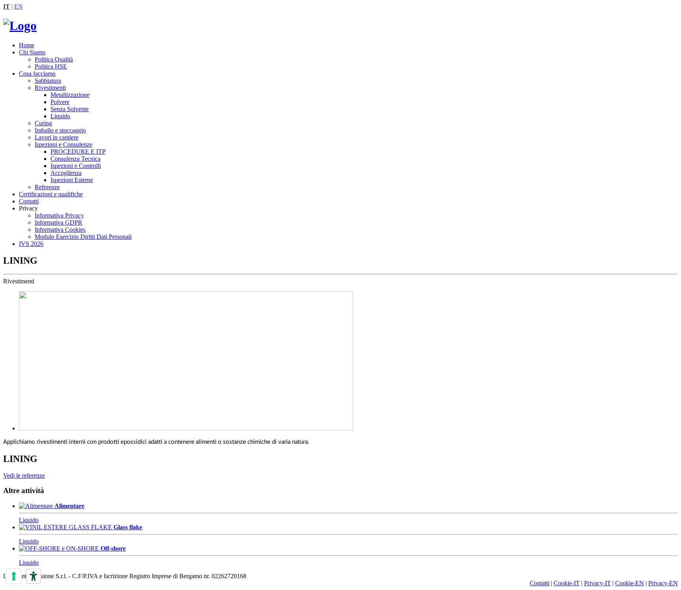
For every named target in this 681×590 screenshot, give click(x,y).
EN (18, 6)
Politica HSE (51, 66)
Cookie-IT (567, 583)
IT (6, 6)
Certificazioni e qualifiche (51, 194)
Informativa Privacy (59, 215)
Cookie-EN (629, 583)
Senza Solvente (69, 109)
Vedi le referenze (24, 475)
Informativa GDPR (58, 222)
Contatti (29, 201)
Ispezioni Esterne (71, 180)
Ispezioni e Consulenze (63, 144)
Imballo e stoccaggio (60, 130)
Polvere (59, 102)
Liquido (60, 116)
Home (26, 45)
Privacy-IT (597, 583)
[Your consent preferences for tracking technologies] (13, 576)
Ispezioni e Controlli (75, 165)
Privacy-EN (663, 583)
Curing (43, 123)
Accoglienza (66, 172)
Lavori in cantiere (56, 137)
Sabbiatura (48, 80)
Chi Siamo (32, 52)
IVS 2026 (31, 243)
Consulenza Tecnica (75, 158)
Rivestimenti (50, 87)
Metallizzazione (69, 94)
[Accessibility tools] (33, 576)
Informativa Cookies (60, 229)
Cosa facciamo (37, 73)
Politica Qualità (54, 59)
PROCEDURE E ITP (78, 151)
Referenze (47, 187)
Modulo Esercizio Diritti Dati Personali (83, 236)
